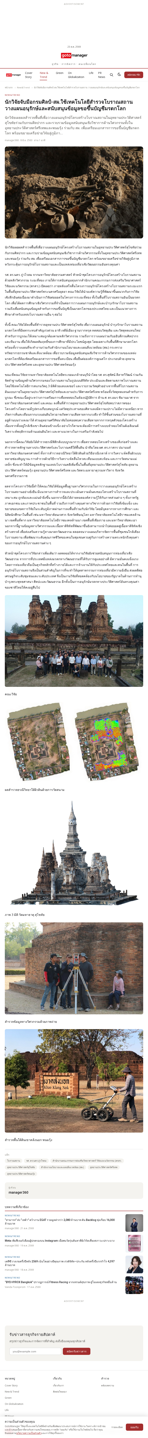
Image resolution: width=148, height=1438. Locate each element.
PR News (101, 75)
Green (59, 73)
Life (91, 73)
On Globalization (76, 75)
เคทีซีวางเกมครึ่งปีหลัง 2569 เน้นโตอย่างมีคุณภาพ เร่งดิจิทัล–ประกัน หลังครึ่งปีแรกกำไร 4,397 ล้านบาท (59, 1263)
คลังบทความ (107, 1385)
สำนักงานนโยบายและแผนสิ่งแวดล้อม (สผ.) (62, 1167)
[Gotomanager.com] (74, 55)
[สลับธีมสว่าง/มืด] (119, 75)
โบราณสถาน (13, 1160)
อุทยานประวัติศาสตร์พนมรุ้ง (21, 1173)
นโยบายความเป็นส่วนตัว (28, 1433)
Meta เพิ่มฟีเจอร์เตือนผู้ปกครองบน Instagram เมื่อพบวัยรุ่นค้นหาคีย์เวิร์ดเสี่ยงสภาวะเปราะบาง (59, 1240)
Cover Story (28, 75)
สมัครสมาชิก (133, 74)
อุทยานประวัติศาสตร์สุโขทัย (21, 1167)
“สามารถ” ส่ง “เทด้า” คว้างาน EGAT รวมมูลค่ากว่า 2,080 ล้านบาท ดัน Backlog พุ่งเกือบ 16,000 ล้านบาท (60, 1221)
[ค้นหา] (111, 75)
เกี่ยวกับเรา (58, 1385)
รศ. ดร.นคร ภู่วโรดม (36, 1160)
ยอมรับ (134, 1427)
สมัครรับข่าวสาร (77, 1351)
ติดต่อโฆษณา (60, 1391)
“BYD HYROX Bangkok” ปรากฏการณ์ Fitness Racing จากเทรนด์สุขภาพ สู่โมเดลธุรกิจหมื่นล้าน (61, 1282)
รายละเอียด (117, 1427)
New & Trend (44, 75)
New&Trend (23, 87)
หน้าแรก (9, 87)
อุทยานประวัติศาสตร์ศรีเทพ (103, 1167)
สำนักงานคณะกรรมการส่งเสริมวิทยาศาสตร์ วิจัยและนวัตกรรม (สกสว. (87, 1160)
